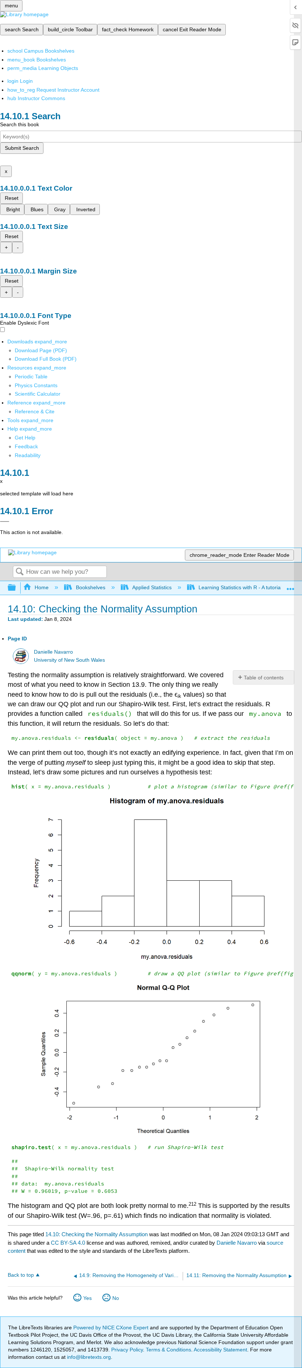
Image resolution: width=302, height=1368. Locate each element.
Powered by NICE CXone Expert (111, 1327)
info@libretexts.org (88, 1357)
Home (41, 587)
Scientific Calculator (37, 394)
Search (19, 572)
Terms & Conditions (168, 1350)
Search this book (19, 124)
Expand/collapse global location (291, 585)
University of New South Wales (69, 660)
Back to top (21, 1275)
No (115, 1298)
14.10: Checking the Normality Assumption (96, 1234)
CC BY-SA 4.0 (68, 1243)
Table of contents (264, 678)
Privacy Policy (127, 1350)
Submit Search (22, 148)
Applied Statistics (152, 587)
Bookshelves (90, 587)
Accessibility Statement (220, 1350)
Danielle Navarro (53, 652)
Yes (87, 1298)
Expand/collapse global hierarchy (16, 588)
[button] (26, 446)
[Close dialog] (4, 521)
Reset (11, 198)
